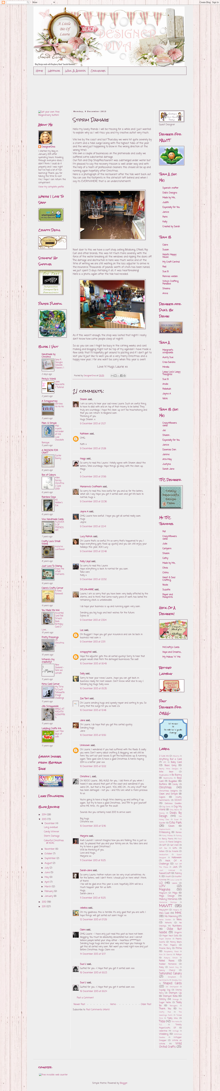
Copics (162, 797)
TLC (160, 1024)
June (48, 872)
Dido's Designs (170, 193)
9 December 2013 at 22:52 (93, 579)
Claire (83, 930)
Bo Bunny (177, 775)
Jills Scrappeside (50, 706)
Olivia (165, 568)
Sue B (166, 271)
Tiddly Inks (172, 1018)
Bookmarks (168, 778)
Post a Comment (85, 998)
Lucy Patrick (86, 536)
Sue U (83, 964)
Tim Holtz (175, 1021)
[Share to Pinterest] (124, 375)
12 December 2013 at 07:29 (93, 919)
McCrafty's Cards (171, 647)
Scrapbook (172, 977)
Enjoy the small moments (59, 571)
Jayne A (84, 511)
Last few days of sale (59, 734)
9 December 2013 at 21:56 (93, 476)
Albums (176, 756)
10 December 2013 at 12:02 (93, 766)
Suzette (166, 589)
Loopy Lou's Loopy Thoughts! (171, 373)
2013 (44, 819)
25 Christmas (59, 642)
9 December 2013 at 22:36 (93, 501)
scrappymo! (86, 652)
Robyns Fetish (170, 957)
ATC (164, 762)
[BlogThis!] (115, 375)
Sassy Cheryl (167, 970)
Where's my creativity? (48, 661)
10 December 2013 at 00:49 (93, 663)
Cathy (165, 558)
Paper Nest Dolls (170, 935)
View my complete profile (51, 187)
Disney (162, 813)
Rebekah (167, 389)
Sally (82, 673)
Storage (176, 999)
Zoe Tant (84, 698)
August (49, 863)
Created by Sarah (171, 226)
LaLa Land (174, 879)
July (47, 868)
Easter (162, 822)
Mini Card (164, 913)
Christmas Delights (168, 790)
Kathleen (84, 434)
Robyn (179, 954)
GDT (164, 845)
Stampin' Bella (170, 996)
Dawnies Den (169, 449)
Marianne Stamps (168, 902)
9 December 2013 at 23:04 (93, 620)
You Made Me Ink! (51, 610)
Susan (166, 249)
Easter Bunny (58, 457)
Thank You (165, 1008)
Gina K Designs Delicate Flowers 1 (59, 364)
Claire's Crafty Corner (52, 588)
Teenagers (173, 1005)
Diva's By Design (170, 814)
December (50, 823)
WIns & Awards (75, 70)
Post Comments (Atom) (98, 1009)
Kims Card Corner (51, 684)
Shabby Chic (177, 980)
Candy (175, 784)
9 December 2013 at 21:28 (93, 448)
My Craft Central (171, 262)
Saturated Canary (170, 974)
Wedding (163, 1034)
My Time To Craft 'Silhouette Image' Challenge (60, 692)
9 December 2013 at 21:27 (93, 423)
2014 (44, 814)
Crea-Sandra (169, 362)
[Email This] (112, 375)
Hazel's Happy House (169, 256)
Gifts (175, 848)
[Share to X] (118, 375)
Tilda (162, 1021)
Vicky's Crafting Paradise (170, 283)
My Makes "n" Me (171, 657)
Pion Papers (170, 945)
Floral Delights (175, 841)
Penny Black (176, 942)
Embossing (164, 832)
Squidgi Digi (164, 989)
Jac (164, 430)
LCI (161, 883)
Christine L (85, 776)
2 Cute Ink (164, 756)
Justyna (167, 464)
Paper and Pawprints (168, 596)
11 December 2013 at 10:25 (93, 860)
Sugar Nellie (165, 1002)
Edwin (171, 826)
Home (39, 70)
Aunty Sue (168, 357)
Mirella (166, 367)
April (47, 882)
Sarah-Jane (86, 870)
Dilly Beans (174, 809)
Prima (179, 948)
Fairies (179, 832)
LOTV (162, 886)
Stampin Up (175, 993)
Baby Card (176, 762)
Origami (178, 932)
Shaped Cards (172, 983)
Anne (165, 293)
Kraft (168, 876)
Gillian (162, 851)
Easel (176, 819)
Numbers (177, 926)
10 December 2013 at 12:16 (93, 826)
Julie (165, 544)
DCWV (178, 800)
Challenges (98, 70)
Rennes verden (170, 276)
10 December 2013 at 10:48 (93, 710)
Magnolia (164, 890)
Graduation (163, 854)
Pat (164, 531)
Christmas (165, 788)
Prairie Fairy (165, 948)
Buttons (163, 784)
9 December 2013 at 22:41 (93, 526)
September (51, 858)
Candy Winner (51, 831)
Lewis (174, 883)
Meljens (176, 910)
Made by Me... (169, 197)
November (50, 849)
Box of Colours (49, 475)
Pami (165, 217)
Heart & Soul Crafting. (169, 579)
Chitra (165, 572)
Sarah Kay (174, 967)
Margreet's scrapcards (168, 351)
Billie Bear (166, 771)
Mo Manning (171, 916)
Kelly (165, 221)
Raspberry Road (171, 951)
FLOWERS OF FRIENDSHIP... (59, 526)
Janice (166, 212)
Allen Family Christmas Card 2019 (59, 483)
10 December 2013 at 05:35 (93, 688)
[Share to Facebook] (121, 375)
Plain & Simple (49, 423)
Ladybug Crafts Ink (51, 728)
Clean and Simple (168, 794)
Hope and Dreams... (172, 652)
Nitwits (168, 922)
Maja (174, 893)
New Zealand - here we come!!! (59, 669)
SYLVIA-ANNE (87, 589)
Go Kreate (173, 851)
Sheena (166, 288)
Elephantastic (164, 829)
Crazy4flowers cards (170, 424)
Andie (165, 384)
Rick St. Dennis (165, 954)
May (47, 877)
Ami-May (167, 459)
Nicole (165, 585)
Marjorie (84, 836)
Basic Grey (171, 765)
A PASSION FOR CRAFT (50, 452)
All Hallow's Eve (59, 502)
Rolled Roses (166, 961)
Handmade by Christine (48, 356)
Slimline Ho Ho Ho (59, 405)
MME (178, 913)
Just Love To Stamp (52, 566)
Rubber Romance (168, 964)
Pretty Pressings (50, 637)
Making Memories (168, 899)
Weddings (54, 70)
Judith (166, 202)
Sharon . (167, 435)
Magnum (163, 893)
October (49, 853)
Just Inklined (167, 870)
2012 (44, 902)
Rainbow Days (49, 497)
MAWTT (165, 906)
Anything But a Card (170, 759)
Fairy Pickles (167, 835)
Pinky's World (49, 379)
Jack (175, 867)
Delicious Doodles (173, 803)
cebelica (83, 908)
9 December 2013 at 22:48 (93, 551)
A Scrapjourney (49, 401)
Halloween (177, 857)
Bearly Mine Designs (168, 768)
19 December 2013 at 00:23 (93, 972)
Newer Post (79, 1004)
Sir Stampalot (172, 986)
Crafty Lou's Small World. (51, 543)
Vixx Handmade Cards (53, 519)
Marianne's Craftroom (91, 486)
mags (83, 458)
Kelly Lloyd (85, 561)
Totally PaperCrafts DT (170, 1026)
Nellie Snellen (165, 919)
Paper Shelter (165, 938)
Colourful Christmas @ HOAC (54, 842)
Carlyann (167, 548)
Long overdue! (51, 827)
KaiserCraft (165, 873)
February (49, 891)
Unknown (85, 745)
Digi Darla (166, 806)
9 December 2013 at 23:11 (92, 642)
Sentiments (164, 980)
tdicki (165, 398)
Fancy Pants (167, 838)
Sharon (83, 399)
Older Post (146, 1004)
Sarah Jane (168, 469)
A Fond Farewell (59, 592)
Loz (81, 630)
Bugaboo (173, 781)
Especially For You (171, 207)
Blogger (123, 1083)
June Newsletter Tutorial (59, 384)
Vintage (175, 1031)
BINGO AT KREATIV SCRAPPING (60, 713)
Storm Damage (51, 836)
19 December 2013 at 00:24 (93, 991)
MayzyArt (163, 909)
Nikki (179, 919)
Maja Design (167, 896)
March (48, 886)
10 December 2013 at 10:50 (93, 735)
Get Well (174, 845)
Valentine (163, 1030)
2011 (44, 906)
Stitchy (162, 999)
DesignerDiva (48, 147)
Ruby (161, 967)
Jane (83, 720)
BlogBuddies (164, 775)
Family (179, 835)
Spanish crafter (170, 188)
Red (164, 266)
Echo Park (175, 823)
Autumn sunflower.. (60, 549)
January (49, 896)
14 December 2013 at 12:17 (93, 954)
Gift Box (163, 848)
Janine (166, 454)
